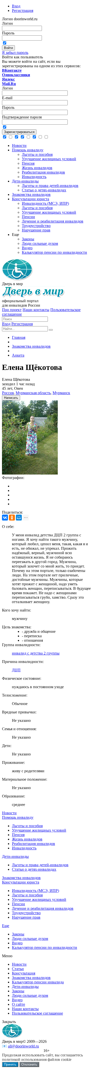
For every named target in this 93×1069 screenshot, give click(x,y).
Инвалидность (24, 848)
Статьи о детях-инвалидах (34, 869)
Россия (8, 393)
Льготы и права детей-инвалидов (40, 865)
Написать (11, 398)
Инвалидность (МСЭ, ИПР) (35, 890)
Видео (17, 943)
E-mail (7, 98)
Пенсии (18, 904)
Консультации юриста (20, 882)
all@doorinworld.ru (23, 1046)
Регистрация (22, 324)
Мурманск (61, 393)
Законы (18, 934)
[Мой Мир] (19, 518)
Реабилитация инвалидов (33, 844)
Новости (9, 813)
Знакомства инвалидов (21, 878)
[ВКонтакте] (5, 518)
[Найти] (51, 330)
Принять (10, 1064)
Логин (7, 23)
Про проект (12, 310)
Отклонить (29, 1064)
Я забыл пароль (15, 52)
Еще (5, 926)
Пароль (8, 33)
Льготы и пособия (27, 826)
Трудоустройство (26, 913)
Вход (6, 324)
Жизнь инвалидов (27, 839)
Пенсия (18, 835)
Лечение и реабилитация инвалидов (42, 908)
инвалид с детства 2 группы (36, 653)
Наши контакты (36, 310)
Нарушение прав (26, 917)
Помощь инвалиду (17, 817)
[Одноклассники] (12, 518)
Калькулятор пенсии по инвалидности (44, 947)
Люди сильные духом (30, 938)
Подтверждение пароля (22, 117)
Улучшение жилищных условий (39, 830)
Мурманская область (33, 393)
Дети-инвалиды (15, 856)
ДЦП (16, 670)
